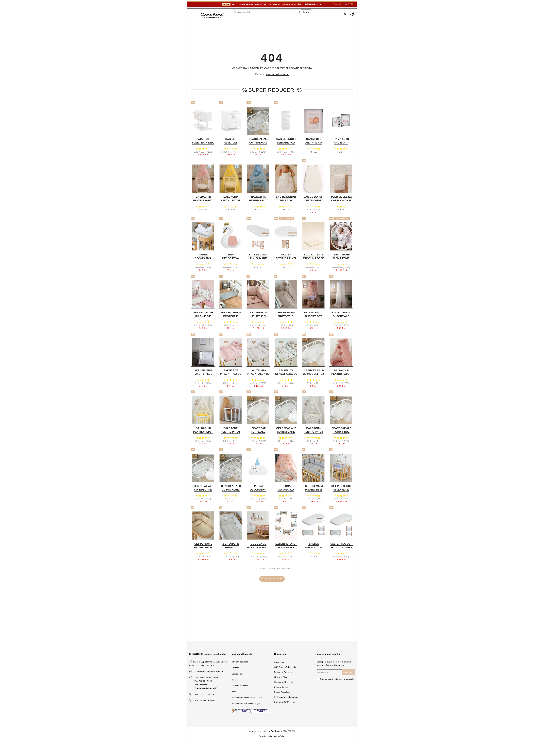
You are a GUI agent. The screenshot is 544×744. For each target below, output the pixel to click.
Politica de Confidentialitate (286, 697)
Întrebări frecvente (240, 662)
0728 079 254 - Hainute (204, 700)
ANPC (234, 692)
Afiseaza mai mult (272, 578)
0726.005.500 (289, 731)
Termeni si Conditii (240, 686)
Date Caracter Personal (284, 702)
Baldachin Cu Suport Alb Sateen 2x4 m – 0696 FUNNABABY (341, 318)
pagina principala (277, 74)
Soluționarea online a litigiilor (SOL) (247, 697)
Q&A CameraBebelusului (285, 667)
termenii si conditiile (345, 679)
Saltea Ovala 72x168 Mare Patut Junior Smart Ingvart (257, 260)
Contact (235, 668)
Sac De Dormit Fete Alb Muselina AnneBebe (286, 202)
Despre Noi (237, 674)
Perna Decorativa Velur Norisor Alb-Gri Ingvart (202, 260)
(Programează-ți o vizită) (205, 688)
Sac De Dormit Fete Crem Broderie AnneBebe (314, 202)
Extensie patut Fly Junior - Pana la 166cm (286, 547)
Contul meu (279, 662)
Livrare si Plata (280, 677)
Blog (234, 680)
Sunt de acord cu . (337, 679)
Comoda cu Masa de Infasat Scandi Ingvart (258, 547)
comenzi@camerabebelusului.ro (208, 671)
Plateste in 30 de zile (283, 682)
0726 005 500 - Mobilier (204, 694)
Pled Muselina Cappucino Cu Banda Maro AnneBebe (341, 202)
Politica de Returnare (283, 672)
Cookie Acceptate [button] (282, 692)
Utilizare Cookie (281, 687)
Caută (306, 12)
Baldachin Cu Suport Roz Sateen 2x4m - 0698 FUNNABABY (313, 318)
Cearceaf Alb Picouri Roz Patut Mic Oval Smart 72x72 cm (341, 433)
